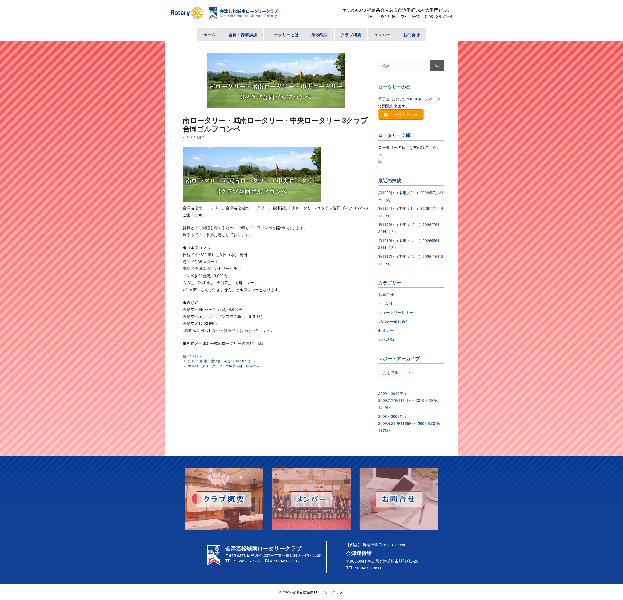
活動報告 (320, 34)
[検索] (437, 65)
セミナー (386, 330)
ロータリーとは (284, 34)
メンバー (382, 34)
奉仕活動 (386, 339)
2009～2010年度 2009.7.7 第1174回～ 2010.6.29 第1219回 (408, 400)
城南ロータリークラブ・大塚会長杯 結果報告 (224, 365)
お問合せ (411, 34)
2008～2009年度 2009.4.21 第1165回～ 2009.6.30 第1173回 (409, 423)
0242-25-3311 (369, 568)
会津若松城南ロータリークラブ (317, 591)
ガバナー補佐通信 (393, 321)
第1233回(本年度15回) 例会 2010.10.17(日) (221, 360)
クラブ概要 (351, 34)
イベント (195, 356)
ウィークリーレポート (397, 312)
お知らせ (386, 294)
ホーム (209, 34)
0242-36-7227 (395, 16)
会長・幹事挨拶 (242, 34)
